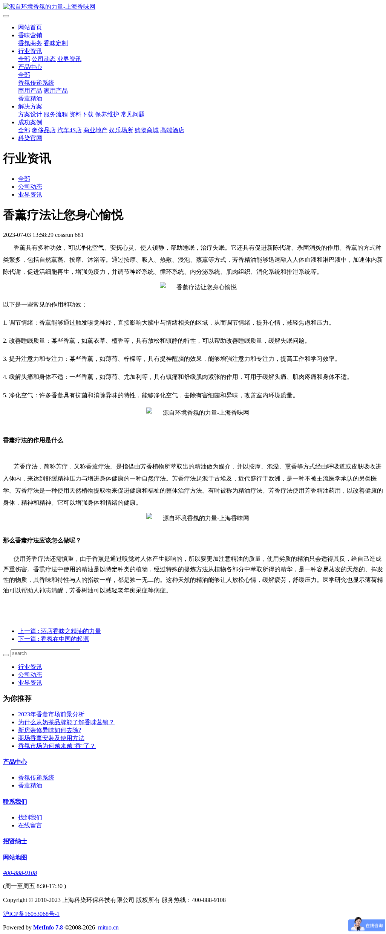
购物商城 (147, 130)
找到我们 (30, 817)
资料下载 (81, 114)
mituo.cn (108, 927)
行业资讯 (30, 51)
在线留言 (30, 825)
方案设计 (30, 114)
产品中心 (30, 67)
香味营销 (30, 35)
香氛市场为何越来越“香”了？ (57, 746)
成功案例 (30, 122)
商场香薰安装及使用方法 (51, 738)
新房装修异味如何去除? (49, 730)
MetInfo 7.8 (48, 927)
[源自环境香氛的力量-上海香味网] (193, 7)
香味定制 (56, 43)
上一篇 (59, 631)
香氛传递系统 (36, 82)
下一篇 (53, 639)
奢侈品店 (44, 130)
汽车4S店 (69, 130)
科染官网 (30, 138)
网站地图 (15, 857)
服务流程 (56, 114)
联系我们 (15, 801)
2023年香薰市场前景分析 (51, 714)
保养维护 (107, 114)
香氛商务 (30, 43)
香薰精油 (30, 98)
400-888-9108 (20, 873)
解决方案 (30, 106)
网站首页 (30, 27)
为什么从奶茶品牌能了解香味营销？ (66, 722)
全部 (24, 59)
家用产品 (56, 90)
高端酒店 (172, 130)
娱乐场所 (121, 130)
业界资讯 (69, 59)
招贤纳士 (15, 841)
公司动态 (44, 59)
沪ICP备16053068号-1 (31, 914)
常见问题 (133, 114)
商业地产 (95, 130)
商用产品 (30, 90)
